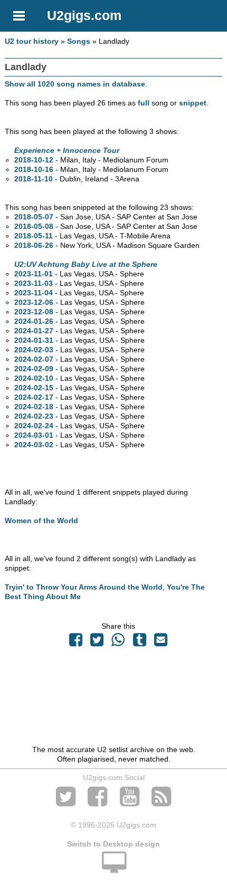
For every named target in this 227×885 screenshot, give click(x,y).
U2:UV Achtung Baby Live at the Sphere (85, 264)
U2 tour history (32, 41)
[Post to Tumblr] (139, 642)
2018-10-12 (33, 160)
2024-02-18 (33, 406)
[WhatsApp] (118, 642)
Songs (78, 41)
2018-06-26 (33, 245)
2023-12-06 (33, 302)
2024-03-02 (33, 444)
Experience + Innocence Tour (66, 150)
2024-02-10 (33, 378)
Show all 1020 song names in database (75, 84)
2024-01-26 (33, 321)
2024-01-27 (33, 330)
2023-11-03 (33, 283)
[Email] (160, 642)
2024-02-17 (33, 397)
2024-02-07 (33, 359)
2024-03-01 (33, 435)
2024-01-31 (33, 340)
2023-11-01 (33, 274)
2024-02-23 (33, 416)
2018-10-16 (33, 169)
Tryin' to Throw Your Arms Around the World (84, 587)
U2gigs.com (84, 15)
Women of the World (41, 520)
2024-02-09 (33, 368)
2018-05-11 (33, 236)
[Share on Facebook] (75, 642)
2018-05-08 (33, 226)
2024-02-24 (33, 425)
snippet (192, 103)
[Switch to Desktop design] (113, 868)
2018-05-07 (33, 217)
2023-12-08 (33, 311)
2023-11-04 (33, 292)
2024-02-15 (33, 387)
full (143, 103)
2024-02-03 (33, 349)
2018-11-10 (33, 179)
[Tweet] (97, 642)
